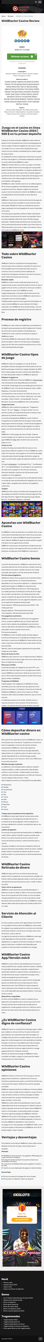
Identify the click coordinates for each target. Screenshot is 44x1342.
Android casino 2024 (10, 1285)
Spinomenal (11, 96)
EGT (12, 84)
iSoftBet (36, 89)
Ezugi (12, 94)
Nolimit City (30, 81)
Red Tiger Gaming (17, 91)
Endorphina (35, 91)
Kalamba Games (22, 101)
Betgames (23, 99)
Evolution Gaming (10, 81)
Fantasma (30, 99)
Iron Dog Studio (27, 96)
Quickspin (8, 91)
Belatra (34, 96)
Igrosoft (35, 94)
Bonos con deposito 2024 (11, 1309)
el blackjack (13, 464)
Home (3, 16)
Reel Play (19, 104)
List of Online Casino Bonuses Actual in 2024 (18, 1298)
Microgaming (18, 84)
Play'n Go (23, 86)
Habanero (29, 94)
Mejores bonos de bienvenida (12, 1300)
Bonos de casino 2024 (10, 1306)
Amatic (8, 94)
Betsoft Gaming (28, 84)
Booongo (7, 99)
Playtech (8, 84)
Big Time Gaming (32, 86)
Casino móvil (7, 1287)
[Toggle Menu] (39, 2)
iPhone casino (8, 1282)
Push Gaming (29, 89)
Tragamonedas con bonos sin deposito (16, 1326)
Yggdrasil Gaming (10, 89)
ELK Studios (20, 89)
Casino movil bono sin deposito (13, 1289)
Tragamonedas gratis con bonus (14, 1324)
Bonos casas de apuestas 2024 (13, 1311)
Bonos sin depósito (9, 1302)
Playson (17, 94)
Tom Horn (18, 96)
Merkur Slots (16, 86)
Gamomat (13, 101)
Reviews (10, 16)
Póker (15, 440)
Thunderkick (27, 91)
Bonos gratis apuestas (10, 1304)
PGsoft (29, 101)
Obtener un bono (20, 56)
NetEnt (36, 81)
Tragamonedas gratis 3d (11, 1322)
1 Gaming (25, 104)
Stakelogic (35, 101)
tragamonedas (37, 380)
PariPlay (23, 94)
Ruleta (16, 410)
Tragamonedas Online (10, 1320)
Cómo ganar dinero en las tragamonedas (16, 1328)
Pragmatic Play (21, 81)
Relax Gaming (15, 99)
